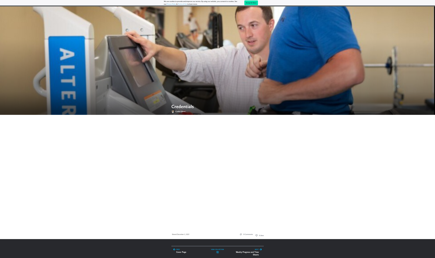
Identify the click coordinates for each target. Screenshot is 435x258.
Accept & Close (251, 3)
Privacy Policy (171, 4)
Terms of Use (182, 4)
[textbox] (217, 170)
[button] (241, 234)
